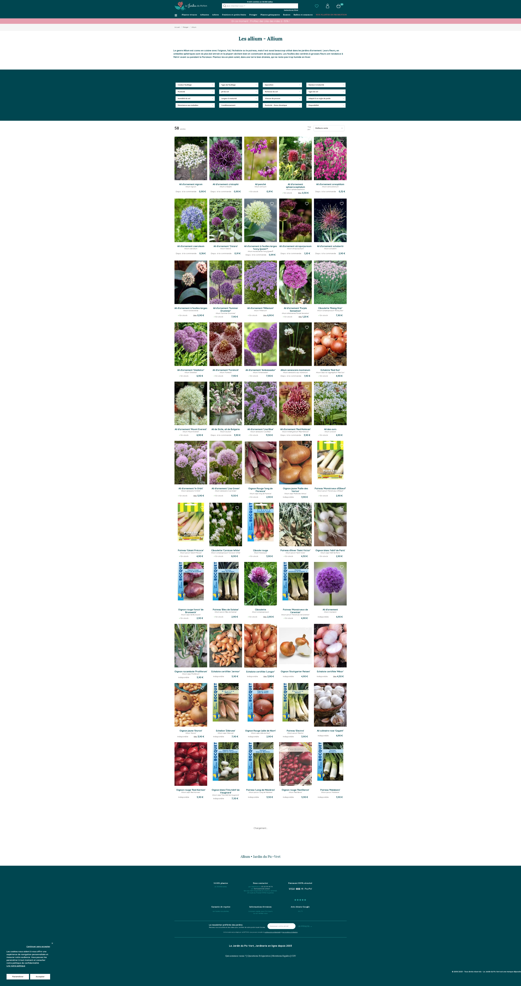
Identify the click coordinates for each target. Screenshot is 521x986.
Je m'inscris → (305, 926)
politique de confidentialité (272, 932)
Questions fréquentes (259, 955)
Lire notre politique (16, 966)
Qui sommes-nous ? (235, 955)
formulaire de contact (262, 889)
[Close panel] (52, 943)
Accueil (177, 27)
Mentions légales (281, 955)
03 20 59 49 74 (267, 887)
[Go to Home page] (190, 6)
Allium (194, 27)
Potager (186, 27)
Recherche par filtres (291, 10)
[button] (317, 6)
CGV (293, 955)
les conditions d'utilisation (290, 932)
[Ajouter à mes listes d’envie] (202, 141)
